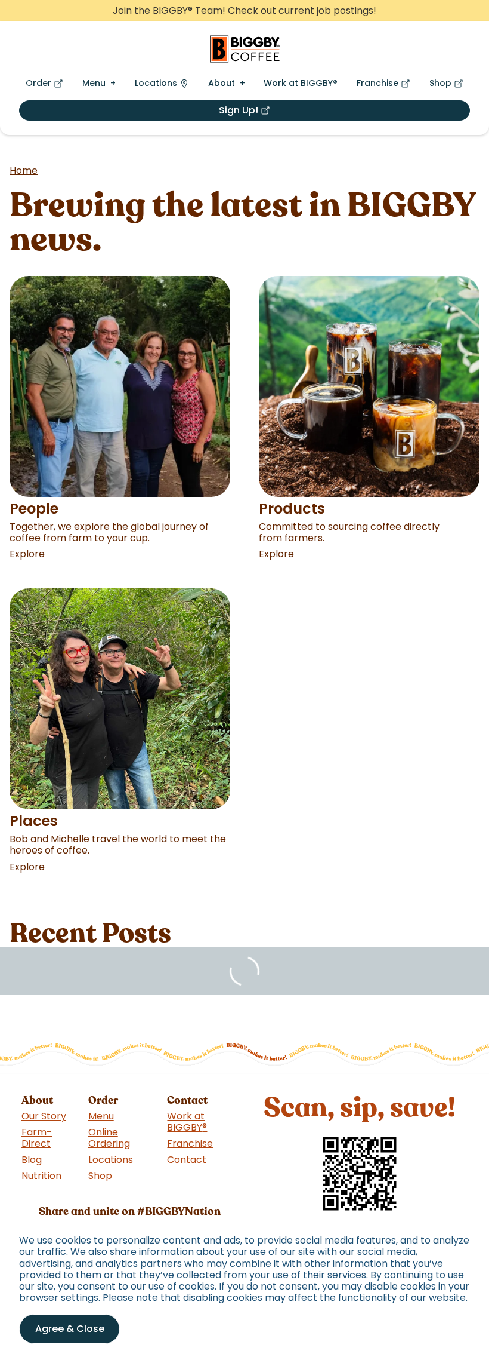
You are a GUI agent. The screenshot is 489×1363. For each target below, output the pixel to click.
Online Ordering (109, 1137)
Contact (186, 1159)
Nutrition (41, 1176)
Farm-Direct (36, 1137)
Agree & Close (69, 1329)
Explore (27, 554)
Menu (94, 83)
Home (24, 170)
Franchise (386, 85)
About (221, 83)
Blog (31, 1159)
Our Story (43, 1116)
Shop (448, 85)
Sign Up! (282, 112)
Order (47, 85)
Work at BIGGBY (301, 83)
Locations (156, 83)
